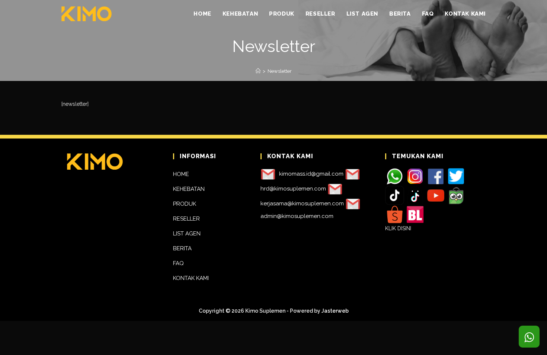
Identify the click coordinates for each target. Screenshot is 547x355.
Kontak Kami (191, 278)
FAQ (178, 263)
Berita (182, 248)
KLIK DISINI (398, 228)
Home (181, 174)
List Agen (187, 233)
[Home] (258, 71)
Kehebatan (189, 189)
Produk (184, 204)
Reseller (186, 218)
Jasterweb (335, 311)
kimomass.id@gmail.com (311, 173)
